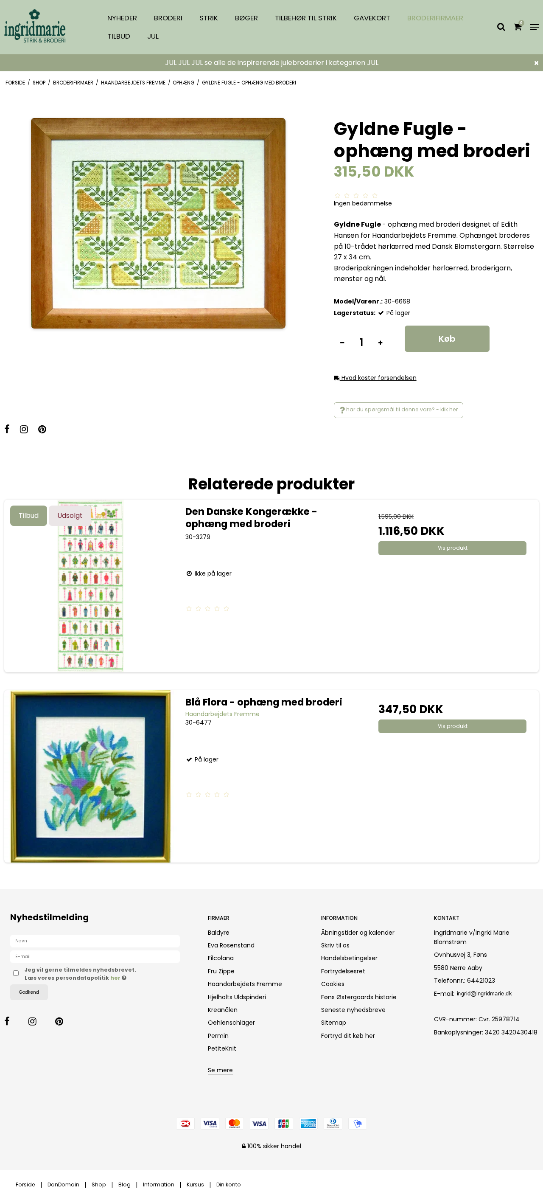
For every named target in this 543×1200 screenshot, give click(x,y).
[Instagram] (28, 430)
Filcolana (221, 958)
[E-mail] (95, 956)
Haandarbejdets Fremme (245, 984)
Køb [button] (447, 339)
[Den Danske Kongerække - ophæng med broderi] (90, 586)
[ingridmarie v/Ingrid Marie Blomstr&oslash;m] (45, 27)
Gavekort (372, 18)
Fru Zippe (221, 971)
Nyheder (122, 18)
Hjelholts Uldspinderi (237, 997)
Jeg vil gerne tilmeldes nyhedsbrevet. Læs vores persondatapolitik (107, 973)
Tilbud (118, 36)
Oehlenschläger (231, 1022)
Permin (218, 1035)
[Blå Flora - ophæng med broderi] (90, 776)
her (116, 977)
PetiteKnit (222, 1048)
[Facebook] (11, 430)
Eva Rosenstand (231, 945)
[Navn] (95, 940)
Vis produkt (452, 547)
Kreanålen (223, 1010)
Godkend (29, 992)
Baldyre (219, 932)
